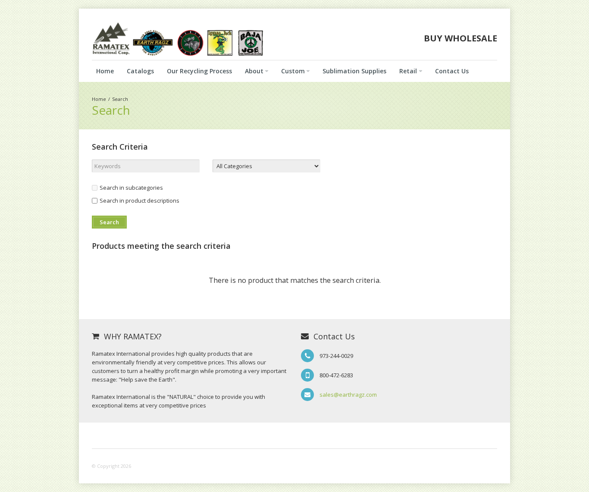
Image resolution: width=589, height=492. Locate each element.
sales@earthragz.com (348, 394)
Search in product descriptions (139, 200)
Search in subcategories (131, 187)
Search (120, 99)
